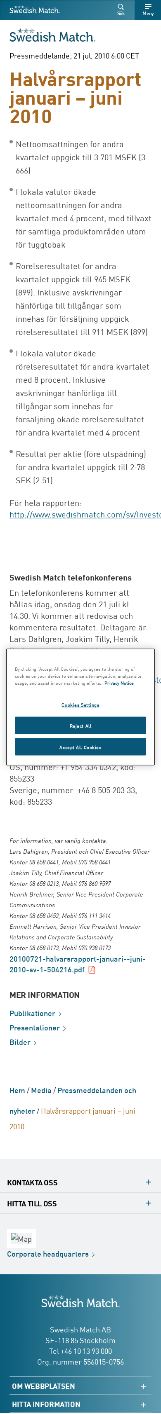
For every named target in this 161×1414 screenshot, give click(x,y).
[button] (122, 10)
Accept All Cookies (80, 746)
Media (41, 1089)
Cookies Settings (80, 704)
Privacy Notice (119, 682)
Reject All (81, 725)
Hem (17, 1089)
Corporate (48, 1253)
